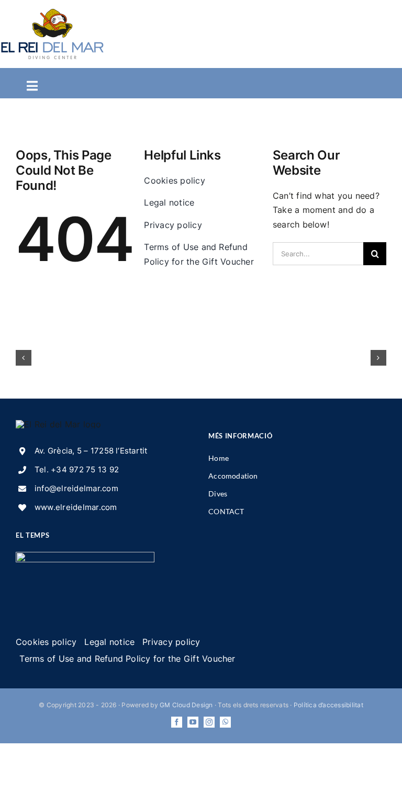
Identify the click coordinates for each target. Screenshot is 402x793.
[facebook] (176, 722)
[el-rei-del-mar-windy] (85, 556)
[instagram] (209, 722)
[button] (23, 358)
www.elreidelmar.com (76, 507)
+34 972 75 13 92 (85, 469)
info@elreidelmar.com (76, 488)
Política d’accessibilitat (328, 705)
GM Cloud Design (186, 705)
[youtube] (192, 722)
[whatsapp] (225, 722)
